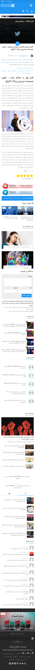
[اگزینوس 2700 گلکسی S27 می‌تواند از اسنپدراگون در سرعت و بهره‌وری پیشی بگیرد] (30, 534)
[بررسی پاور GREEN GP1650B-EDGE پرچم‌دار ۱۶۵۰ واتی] (30, 333)
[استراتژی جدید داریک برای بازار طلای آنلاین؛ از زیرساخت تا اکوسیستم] (30, 517)
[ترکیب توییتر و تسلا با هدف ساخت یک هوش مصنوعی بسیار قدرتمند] (25, 210)
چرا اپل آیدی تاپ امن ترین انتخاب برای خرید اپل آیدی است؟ (14, 509)
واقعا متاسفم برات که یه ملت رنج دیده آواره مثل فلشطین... (17, 593)
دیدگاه (30, 277)
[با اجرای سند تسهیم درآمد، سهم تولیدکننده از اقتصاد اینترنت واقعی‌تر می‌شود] (30, 526)
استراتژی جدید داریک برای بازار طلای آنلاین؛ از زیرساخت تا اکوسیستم (15, 199)
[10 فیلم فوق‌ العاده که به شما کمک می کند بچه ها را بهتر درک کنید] (17, 260)
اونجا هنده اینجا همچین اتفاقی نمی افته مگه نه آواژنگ (15, 554)
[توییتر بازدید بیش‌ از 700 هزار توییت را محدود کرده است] (10, 210)
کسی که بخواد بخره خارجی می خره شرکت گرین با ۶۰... (15, 586)
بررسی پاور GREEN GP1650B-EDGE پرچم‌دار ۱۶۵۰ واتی (15, 334)
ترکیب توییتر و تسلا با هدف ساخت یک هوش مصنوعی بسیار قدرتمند (26, 218)
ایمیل (15, 288)
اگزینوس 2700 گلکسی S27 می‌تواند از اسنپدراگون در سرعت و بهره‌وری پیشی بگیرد (14, 534)
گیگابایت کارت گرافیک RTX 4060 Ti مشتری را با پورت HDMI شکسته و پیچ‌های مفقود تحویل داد (14, 325)
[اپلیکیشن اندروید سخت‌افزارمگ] (22, 663)
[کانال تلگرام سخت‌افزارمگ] (20, 663)
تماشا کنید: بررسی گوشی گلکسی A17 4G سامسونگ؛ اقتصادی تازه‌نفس (16, 393)
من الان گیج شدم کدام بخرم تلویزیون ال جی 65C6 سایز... (16, 567)
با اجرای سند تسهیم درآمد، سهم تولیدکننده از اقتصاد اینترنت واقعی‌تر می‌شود (14, 526)
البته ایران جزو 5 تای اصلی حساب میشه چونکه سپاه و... (15, 605)
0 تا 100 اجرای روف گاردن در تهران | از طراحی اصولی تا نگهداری (13, 453)
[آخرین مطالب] (26, 494)
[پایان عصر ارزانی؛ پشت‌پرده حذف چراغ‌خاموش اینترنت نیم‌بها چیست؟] (30, 500)
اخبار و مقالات (29, 21)
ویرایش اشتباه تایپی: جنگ (22, 599)
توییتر (25, 171)
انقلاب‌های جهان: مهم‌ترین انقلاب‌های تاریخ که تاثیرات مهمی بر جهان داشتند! (18, 438)
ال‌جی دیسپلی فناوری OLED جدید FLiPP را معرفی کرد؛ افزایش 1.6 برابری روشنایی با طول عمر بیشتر (14, 350)
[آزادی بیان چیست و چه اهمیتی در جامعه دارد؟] (29, 466)
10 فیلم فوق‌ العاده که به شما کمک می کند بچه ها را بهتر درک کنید (18, 268)
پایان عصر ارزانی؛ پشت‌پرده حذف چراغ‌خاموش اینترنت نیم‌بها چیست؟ (15, 500)
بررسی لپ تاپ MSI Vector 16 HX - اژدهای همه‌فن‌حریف (15, 401)
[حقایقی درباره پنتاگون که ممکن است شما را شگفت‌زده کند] (29, 446)
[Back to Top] (17, 642)
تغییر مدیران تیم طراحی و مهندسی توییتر (11, 62)
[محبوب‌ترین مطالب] (9, 494)
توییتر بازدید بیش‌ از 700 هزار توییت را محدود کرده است (10, 218)
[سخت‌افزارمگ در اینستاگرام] (17, 663)
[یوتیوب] (17, 186)
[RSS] (25, 663)
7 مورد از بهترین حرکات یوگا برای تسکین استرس (13, 460)
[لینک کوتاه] (9, 56)
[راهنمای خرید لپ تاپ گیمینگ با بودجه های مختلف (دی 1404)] (17, 622)
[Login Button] (23, 11)
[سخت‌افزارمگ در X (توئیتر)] (12, 663)
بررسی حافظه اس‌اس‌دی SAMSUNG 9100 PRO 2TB (14, 376)
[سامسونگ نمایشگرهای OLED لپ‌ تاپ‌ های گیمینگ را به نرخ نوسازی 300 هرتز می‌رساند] (30, 342)
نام (30, 288)
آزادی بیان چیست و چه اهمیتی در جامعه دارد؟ (13, 466)
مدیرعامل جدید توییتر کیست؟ (24, 68)
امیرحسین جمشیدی (23, 56)
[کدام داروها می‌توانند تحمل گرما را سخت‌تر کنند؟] (17, 240)
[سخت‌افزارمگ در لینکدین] (10, 663)
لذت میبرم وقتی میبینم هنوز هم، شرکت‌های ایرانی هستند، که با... (14, 574)
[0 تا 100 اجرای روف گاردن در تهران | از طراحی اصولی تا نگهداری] (29, 453)
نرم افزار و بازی (19, 21)
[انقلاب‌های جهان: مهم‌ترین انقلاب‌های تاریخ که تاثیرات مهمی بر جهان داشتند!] (17, 426)
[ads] (17, 16)
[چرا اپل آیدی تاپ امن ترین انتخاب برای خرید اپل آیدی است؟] (30, 509)
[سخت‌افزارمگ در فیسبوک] (15, 663)
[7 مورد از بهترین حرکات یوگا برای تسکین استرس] (29, 459)
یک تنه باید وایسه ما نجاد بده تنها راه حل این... (17, 560)
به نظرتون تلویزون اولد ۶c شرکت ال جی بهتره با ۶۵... (15, 580)
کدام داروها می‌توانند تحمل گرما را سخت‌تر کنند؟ (19, 247)
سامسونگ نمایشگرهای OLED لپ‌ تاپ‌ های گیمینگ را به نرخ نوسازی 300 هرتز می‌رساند (14, 342)
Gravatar (17, 311)
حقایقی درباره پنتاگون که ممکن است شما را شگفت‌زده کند (14, 447)
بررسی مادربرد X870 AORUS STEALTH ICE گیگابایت (15, 384)
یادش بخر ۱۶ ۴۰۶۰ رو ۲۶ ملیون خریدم (19, 549)
